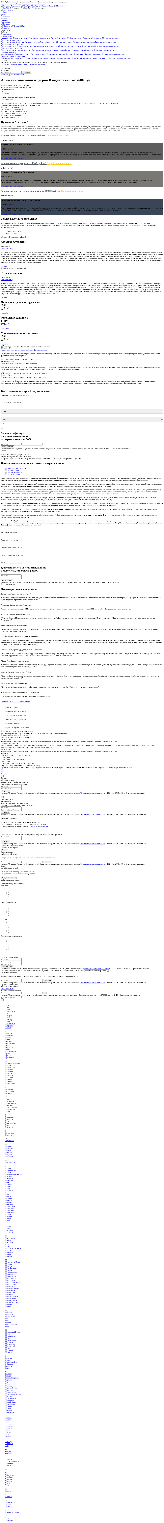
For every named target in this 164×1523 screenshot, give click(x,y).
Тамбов (8, 1420)
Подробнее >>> (7, 99)
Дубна (7, 1111)
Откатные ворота (32, 58)
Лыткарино (9, 1230)
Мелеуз (8, 1244)
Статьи (19, 4)
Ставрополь (9, 1400)
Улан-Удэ (8, 1442)
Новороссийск (10, 1292)
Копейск (8, 1200)
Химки (8, 1465)
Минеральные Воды (13, 1248)
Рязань (7, 1368)
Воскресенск (10, 1083)
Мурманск (9, 1252)
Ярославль (9, 1520)
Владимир (9, 1071)
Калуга (8, 1172)
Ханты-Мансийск (12, 1461)
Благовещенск (10, 1052)
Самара (8, 1376)
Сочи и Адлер (10, 1398)
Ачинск (8, 1028)
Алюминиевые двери (25, 46)
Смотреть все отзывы (9, 702)
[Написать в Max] (22, 26)
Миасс (7, 1246)
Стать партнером (17, 759)
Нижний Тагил (11, 1284)
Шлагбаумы (76, 58)
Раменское (9, 1358)
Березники (9, 1047)
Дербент (8, 1099)
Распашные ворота (46, 58)
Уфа (6, 1446)
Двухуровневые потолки (55, 54)
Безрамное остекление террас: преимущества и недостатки (23, 377)
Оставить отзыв (24, 702)
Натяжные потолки (8, 52)
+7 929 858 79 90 (7, 8)
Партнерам (5, 4)
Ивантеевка (9, 1148)
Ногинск (8, 1304)
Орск (7, 1326)
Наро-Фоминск (11, 1268)
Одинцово (9, 1314)
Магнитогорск (10, 1238)
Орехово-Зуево (11, 1324)
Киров (7, 1188)
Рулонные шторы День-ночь (82, 50)
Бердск (8, 1045)
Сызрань (8, 1410)
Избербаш (9, 1153)
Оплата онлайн (6, 761)
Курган (8, 1218)
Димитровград (11, 1103)
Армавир (8, 1020)
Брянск (8, 1056)
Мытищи (8, 1256)
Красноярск (9, 1210)
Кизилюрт (9, 1184)
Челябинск (9, 1477)
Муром (8, 1254)
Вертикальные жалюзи (23, 50)
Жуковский (9, 1141)
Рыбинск (8, 1366)
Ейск (7, 1121)
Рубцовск (9, 1364)
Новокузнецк (10, 1286)
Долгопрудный (11, 1107)
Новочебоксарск (11, 1296)
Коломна (8, 1198)
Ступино (8, 1406)
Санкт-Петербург (12, 1378)
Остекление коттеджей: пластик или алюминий (19, 363)
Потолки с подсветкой (93, 54)
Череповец (9, 1479)
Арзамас (8, 1018)
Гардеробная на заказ (59, 38)
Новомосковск (10, 1290)
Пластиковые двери (47, 42)
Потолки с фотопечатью (75, 54)
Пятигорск (9, 1352)
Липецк (8, 1226)
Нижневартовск (11, 1278)
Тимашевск (9, 1424)
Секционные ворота (17, 58)
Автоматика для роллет (123, 58)
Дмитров (8, 1105)
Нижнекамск (10, 1280)
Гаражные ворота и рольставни (13, 56)
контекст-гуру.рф (33, 765)
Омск (7, 1318)
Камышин (9, 1176)
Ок (108, 971)
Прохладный (10, 1346)
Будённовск (9, 1058)
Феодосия (9, 1451)
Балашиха (9, 1035)
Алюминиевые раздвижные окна (46, 46)
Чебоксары (9, 1475)
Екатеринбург (10, 1123)
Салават (8, 1374)
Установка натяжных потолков (113, 54)
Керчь (7, 1182)
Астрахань (9, 1026)
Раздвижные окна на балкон (84, 42)
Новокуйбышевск (12, 1288)
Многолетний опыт (12, 470)
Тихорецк (9, 1426)
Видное (8, 1065)
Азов (7, 1007)
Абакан (8, 1005)
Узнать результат (7, 446)
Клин (7, 1192)
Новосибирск (10, 1294)
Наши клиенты (24, 755)
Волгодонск (10, 1075)
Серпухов (9, 1390)
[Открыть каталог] (7, 10)
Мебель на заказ (7, 36)
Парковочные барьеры (89, 58)
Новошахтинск (11, 1300)
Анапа (7, 1014)
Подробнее (5, 313)
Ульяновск (9, 1444)
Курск (7, 1220)
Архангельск (10, 1024)
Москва (8, 1250)
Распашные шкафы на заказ (39, 38)
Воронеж (8, 1081)
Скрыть (4, 266)
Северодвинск (10, 1386)
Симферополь (10, 1392)
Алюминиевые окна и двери (12, 44)
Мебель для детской (74, 38)
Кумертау (8, 1216)
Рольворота (5, 58)
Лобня (7, 1228)
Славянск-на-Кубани (13, 1394)
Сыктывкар (9, 1412)
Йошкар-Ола (10, 1162)
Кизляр (8, 1186)
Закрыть (4, 850)
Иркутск (8, 1155)
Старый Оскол (10, 1402)
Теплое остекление (12, 233)
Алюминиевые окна (8, 46)
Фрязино (8, 1454)
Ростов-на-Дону (11, 1362)
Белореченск (10, 1043)
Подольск (9, 1342)
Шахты (8, 1491)
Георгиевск (9, 1091)
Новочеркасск (10, 1298)
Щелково (8, 1497)
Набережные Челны (13, 1262)
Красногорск (10, 1206)
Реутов (8, 1360)
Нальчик (8, 1266)
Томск (7, 1430)
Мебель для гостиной (110, 38)
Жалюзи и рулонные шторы (11, 48)
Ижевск (8, 1150)
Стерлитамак (10, 1404)
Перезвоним (28, 731)
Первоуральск (10, 1336)
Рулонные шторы (7, 50)
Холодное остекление (13, 231)
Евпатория (9, 1117)
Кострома (9, 1204)
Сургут (8, 1408)
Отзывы (13, 4)
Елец (7, 1125)
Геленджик (9, 1089)
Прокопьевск (10, 1344)
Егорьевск (9, 1119)
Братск (7, 1054)
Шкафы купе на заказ (21, 38)
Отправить (26, 72)
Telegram (44, 826)
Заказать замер (7, 580)
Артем (7, 1022)
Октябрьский (10, 1316)
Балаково (8, 1033)
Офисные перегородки (64, 42)
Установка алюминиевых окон (108, 46)
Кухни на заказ (6, 38)
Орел (7, 1320)
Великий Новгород (12, 1063)
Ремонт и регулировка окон (105, 42)
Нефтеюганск (10, 1276)
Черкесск (8, 1481)
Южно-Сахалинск (12, 1512)
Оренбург (9, 1322)
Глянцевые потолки (38, 54)
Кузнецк (8, 1214)
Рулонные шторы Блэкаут (61, 50)
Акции (24, 4)
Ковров (8, 1196)
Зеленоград (9, 1133)
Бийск (7, 1049)
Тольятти (8, 1428)
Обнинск (8, 1312)
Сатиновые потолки (22, 54)
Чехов (7, 1483)
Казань (8, 1168)
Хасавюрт (9, 1463)
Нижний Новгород (12, 1282)
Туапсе (8, 1432)
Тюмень (8, 1436)
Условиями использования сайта (92, 793)
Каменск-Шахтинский (13, 1174)
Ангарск (8, 1016)
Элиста (8, 1504)
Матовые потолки (8, 54)
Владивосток (10, 1067)
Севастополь (10, 1384)
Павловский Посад (12, 1332)
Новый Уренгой (11, 1302)
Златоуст (8, 1135)
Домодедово (10, 1109)
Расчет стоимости (7, 90)
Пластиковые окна (8, 42)
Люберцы (9, 1232)
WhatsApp (33, 826)
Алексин (8, 1009)
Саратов (8, 1382)
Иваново (8, 1146)
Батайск (8, 1039)
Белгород (8, 1041)
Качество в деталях (12, 474)
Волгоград (9, 1073)
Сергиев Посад (11, 1388)
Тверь (7, 1422)
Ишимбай (9, 1157)
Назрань (8, 1264)
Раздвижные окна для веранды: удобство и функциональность (24, 350)
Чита (7, 1485)
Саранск (8, 1380)
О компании (32, 4)
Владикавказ (15, 6)
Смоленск (9, 1396)
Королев (8, 1202)
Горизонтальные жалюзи (41, 50)
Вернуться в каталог (9, 878)
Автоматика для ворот (62, 58)
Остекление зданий (89, 46)
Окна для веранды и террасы (70, 46)
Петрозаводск (10, 1340)
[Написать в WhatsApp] (6, 26)
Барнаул (8, 1037)
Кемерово (9, 1180)
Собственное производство (15, 468)
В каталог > (5, 158)
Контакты (41, 4)
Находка (8, 1270)
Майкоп (8, 1240)
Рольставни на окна (106, 58)
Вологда (8, 1079)
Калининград (10, 1170)
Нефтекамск (10, 1274)
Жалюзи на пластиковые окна (105, 50)
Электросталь (10, 1502)
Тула (7, 1434)
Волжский (9, 1077)
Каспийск (9, 1178)
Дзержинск (9, 1101)
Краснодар (9, 1208)
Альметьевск (10, 1012)
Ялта (7, 1518)
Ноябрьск (9, 1306)
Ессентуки (9, 1127)
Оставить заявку (7, 248)
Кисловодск (10, 1190)
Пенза (7, 1334)
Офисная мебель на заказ (92, 38)
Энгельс (8, 1506)
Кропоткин (9, 1212)
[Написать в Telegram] (15, 26)
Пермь (7, 1338)
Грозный (8, 1093)
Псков (7, 1348)
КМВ (7, 1194)
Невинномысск (11, 1272)
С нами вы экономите (13, 472)
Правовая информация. (10, 767)
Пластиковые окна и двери (11, 40)
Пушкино (9, 1350)
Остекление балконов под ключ (28, 42)
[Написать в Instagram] (5, 735)
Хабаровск (9, 1459)
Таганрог (8, 1418)
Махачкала (9, 1242)
